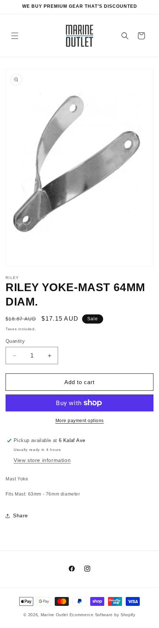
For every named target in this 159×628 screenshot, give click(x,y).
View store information (42, 460)
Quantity (15, 341)
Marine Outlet (54, 615)
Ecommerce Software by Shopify (103, 615)
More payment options (79, 420)
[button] (15, 36)
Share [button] (20, 515)
